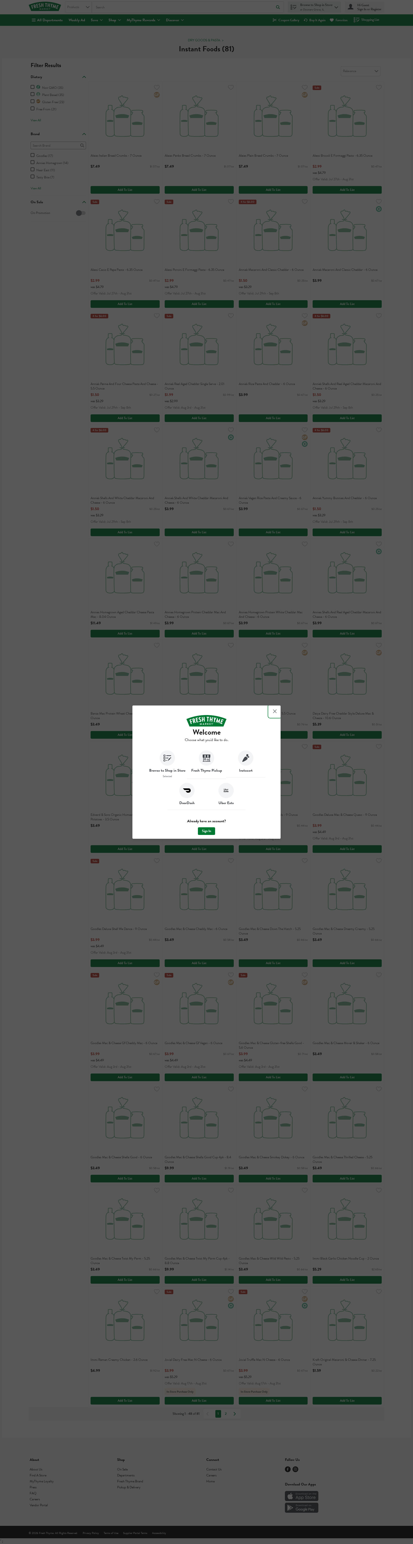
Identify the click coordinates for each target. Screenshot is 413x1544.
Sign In (206, 830)
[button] (167, 764)
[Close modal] (275, 711)
